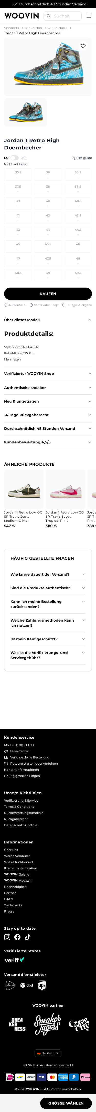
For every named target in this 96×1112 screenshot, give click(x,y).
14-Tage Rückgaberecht (26, 415)
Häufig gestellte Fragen (22, 776)
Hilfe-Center (19, 751)
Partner (10, 893)
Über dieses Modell (22, 320)
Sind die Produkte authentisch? (40, 588)
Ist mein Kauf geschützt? (34, 639)
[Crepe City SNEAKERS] (79, 1025)
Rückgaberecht (16, 819)
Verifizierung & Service (21, 800)
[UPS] (42, 985)
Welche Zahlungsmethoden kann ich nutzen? (42, 623)
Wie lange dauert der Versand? (39, 574)
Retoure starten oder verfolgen (34, 763)
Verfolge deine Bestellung (29, 757)
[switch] (14, 157)
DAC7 (8, 899)
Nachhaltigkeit (15, 887)
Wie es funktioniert (18, 862)
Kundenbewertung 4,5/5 (27, 442)
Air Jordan (33, 28)
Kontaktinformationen (21, 770)
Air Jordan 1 (57, 28)
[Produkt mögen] (83, 46)
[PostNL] (10, 985)
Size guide (84, 158)
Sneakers (11, 28)
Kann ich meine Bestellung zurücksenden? (36, 604)
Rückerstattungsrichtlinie (23, 813)
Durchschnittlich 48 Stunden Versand (39, 428)
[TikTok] (28, 937)
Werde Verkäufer (17, 856)
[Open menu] (89, 16)
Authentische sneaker (25, 387)
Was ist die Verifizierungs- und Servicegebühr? (39, 655)
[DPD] (26, 985)
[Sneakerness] (17, 1024)
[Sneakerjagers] (48, 1025)
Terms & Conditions (19, 807)
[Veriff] (14, 960)
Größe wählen (66, 1103)
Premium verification (20, 868)
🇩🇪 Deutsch (46, 1053)
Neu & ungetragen (21, 401)
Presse (9, 911)
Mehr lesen (12, 359)
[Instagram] (7, 937)
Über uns (11, 850)
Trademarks (13, 905)
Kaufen (48, 293)
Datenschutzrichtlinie (20, 825)
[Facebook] (17, 937)
